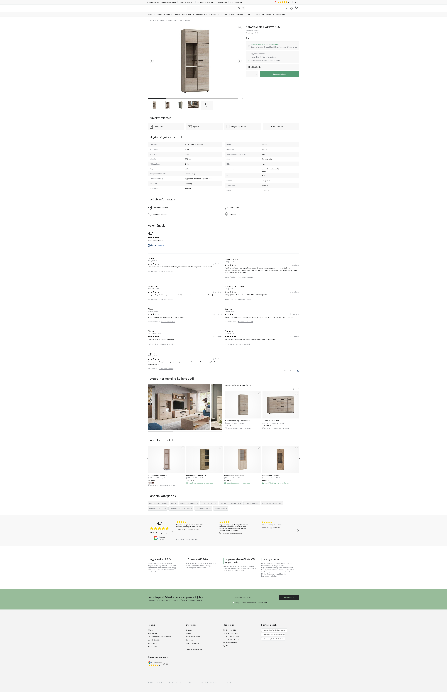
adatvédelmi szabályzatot (257, 603)
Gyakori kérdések (192, 643)
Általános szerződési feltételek (200, 683)
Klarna (188, 646)
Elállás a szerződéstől (194, 650)
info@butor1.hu (232, 643)
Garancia (189, 640)
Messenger (230, 646)
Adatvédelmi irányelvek (177, 683)
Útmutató (265, 190)
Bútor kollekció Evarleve (182, 20)
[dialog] (274, 45)
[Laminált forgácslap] (278, 169)
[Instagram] (289, 683)
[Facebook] (285, 683)
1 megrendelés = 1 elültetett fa (159, 637)
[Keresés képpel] (239, 8)
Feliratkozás (289, 598)
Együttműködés (154, 640)
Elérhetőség (152, 646)
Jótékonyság (152, 633)
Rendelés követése (193, 637)
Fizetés (188, 633)
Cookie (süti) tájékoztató (224, 683)
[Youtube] (293, 683)
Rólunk (150, 630)
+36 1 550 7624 (232, 633)
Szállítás (189, 630)
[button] (286, 8)
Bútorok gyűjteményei (164, 20)
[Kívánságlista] (291, 8)
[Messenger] (297, 683)
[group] (192, 529)
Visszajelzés (152, 643)
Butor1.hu (151, 20)
